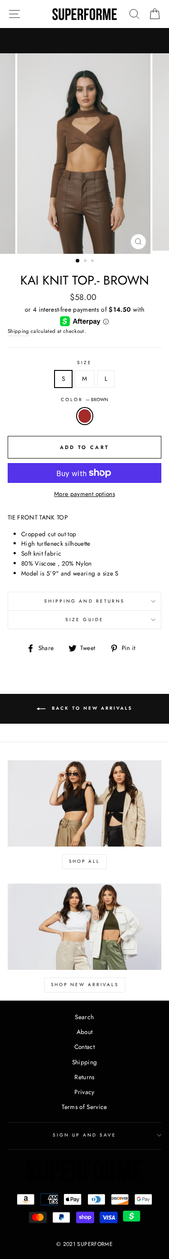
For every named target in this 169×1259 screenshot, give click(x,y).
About (85, 1031)
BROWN (84, 416)
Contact (84, 1046)
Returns (84, 1076)
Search (84, 1016)
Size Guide (84, 619)
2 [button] (86, 261)
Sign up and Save (85, 1135)
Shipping (18, 331)
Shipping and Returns (84, 601)
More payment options (84, 493)
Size (84, 362)
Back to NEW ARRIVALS (90, 708)
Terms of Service (84, 1106)
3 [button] (93, 261)
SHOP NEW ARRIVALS (85, 984)
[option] (84, 153)
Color (84, 399)
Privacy (84, 1091)
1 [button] (78, 261)
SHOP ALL (84, 861)
